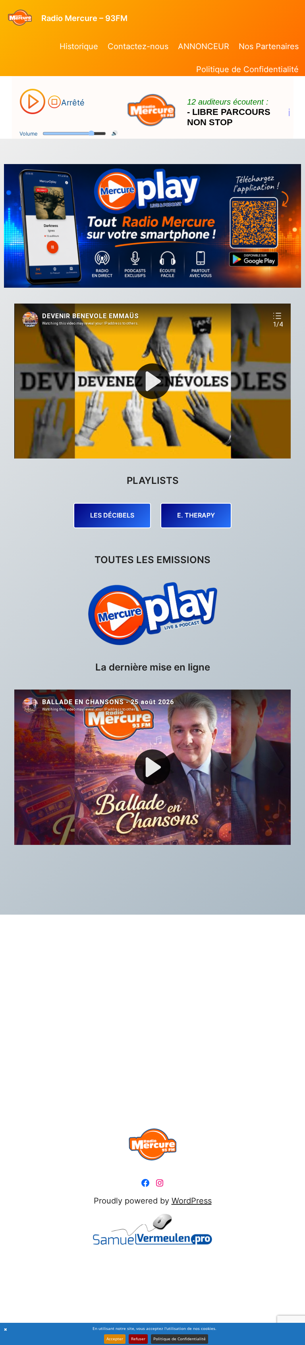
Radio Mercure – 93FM (84, 18)
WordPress (192, 1201)
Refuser (138, 1338)
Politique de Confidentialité (179, 1338)
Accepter (114, 1338)
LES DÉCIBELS (112, 515)
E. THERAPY (196, 515)
